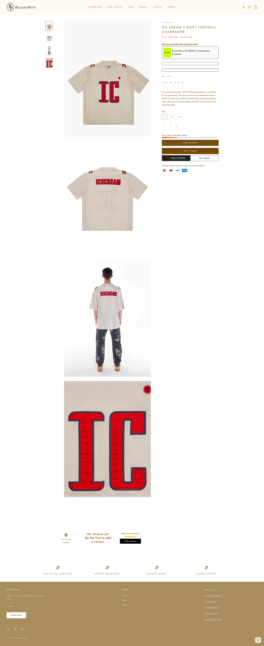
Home (124, 595)
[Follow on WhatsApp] (22, 629)
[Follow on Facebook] (8, 629)
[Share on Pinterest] (178, 83)
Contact (157, 7)
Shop (131, 7)
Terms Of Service (212, 607)
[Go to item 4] (49, 63)
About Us (210, 590)
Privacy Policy (210, 601)
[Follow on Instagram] (15, 629)
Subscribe (16, 615)
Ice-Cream (167, 22)
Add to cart (190, 142)
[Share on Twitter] (175, 83)
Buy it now (190, 151)
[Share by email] (182, 83)
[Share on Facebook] (171, 83)
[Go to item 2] (49, 38)
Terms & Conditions (213, 595)
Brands (143, 7)
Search (125, 604)
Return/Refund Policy (213, 619)
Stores (171, 7)
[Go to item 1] (49, 26)
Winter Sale (95, 7)
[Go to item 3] (49, 51)
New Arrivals (115, 7)
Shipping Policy (211, 613)
